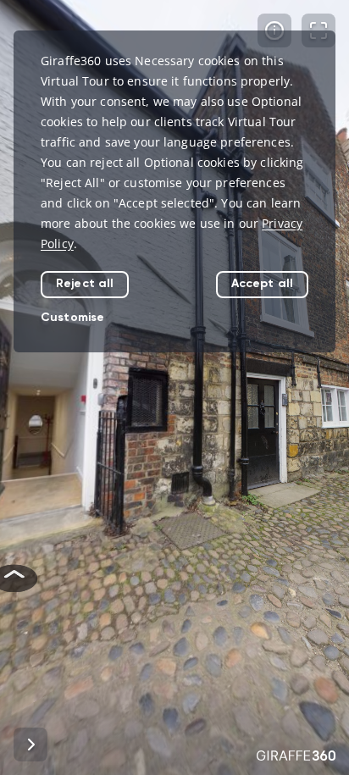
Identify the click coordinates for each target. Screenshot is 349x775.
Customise (72, 317)
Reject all (85, 283)
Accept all (262, 283)
